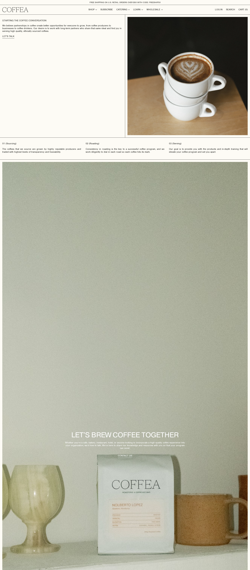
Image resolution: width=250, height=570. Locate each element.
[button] (243, 9)
